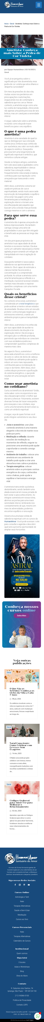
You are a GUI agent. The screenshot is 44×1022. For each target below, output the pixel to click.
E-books (22, 962)
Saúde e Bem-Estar (22, 910)
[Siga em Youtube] (29, 885)
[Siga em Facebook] (15, 885)
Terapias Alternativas (22, 906)
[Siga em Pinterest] (24, 885)
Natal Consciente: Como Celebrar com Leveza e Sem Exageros (21, 746)
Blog (22, 971)
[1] (37, 1017)
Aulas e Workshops (22, 967)
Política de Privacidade (22, 1000)
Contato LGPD (22, 1005)
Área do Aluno (22, 976)
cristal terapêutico (27, 303)
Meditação (22, 915)
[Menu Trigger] (39, 5)
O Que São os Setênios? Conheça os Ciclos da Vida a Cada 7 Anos (22, 691)
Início (6, 24)
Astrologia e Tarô (22, 897)
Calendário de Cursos (22, 941)
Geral (12, 24)
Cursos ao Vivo (22, 919)
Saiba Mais (21, 616)
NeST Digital (29, 1020)
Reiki (22, 901)
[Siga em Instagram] (20, 885)
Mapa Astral (22, 958)
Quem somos (22, 953)
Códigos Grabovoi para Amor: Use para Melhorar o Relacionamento (21, 803)
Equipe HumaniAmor (16, 70)
